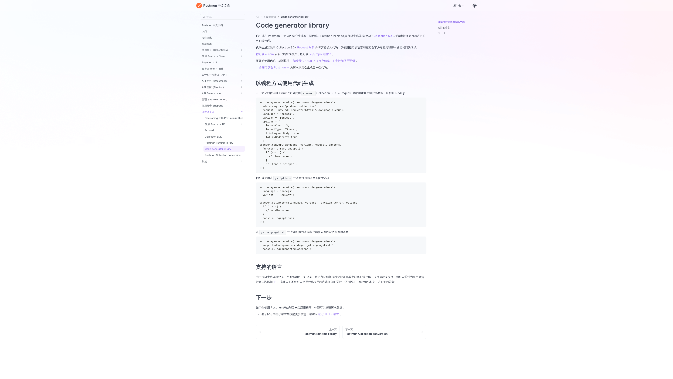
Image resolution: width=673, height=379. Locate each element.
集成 (204, 161)
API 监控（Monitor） (213, 87)
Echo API (210, 130)
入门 (204, 31)
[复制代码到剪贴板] (422, 102)
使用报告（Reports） (214, 105)
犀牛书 (457, 5)
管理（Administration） (215, 99)
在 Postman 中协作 (212, 68)
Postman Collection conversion (222, 155)
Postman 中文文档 (212, 25)
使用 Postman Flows (213, 56)
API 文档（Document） (215, 80)
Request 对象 (305, 47)
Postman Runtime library (219, 142)
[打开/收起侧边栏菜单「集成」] (242, 161)
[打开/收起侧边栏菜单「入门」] (242, 31)
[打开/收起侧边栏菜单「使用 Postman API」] (242, 124)
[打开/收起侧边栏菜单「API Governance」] (242, 93)
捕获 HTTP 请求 (328, 314)
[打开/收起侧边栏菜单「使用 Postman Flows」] (242, 56)
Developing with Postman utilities (224, 118)
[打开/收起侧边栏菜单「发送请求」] (242, 37)
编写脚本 (207, 43)
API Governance (211, 93)
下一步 (441, 33)
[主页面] (258, 17)
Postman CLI (209, 62)
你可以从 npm (265, 54)
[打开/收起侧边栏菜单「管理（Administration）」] (242, 99)
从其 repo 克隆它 (320, 54)
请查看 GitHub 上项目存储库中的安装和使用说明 (324, 60)
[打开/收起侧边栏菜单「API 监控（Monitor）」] (242, 87)
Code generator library (218, 148)
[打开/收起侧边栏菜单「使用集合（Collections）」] (242, 50)
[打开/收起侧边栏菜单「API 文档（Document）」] (242, 81)
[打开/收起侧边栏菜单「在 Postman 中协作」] (242, 68)
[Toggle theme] (475, 6)
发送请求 (207, 37)
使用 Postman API (215, 124)
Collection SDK (213, 136)
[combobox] (222, 17)
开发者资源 (208, 111)
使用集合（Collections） (215, 49)
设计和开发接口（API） (215, 74)
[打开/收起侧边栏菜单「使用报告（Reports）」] (242, 105)
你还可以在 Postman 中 (274, 67)
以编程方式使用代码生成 (451, 21)
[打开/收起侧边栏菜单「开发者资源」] (242, 112)
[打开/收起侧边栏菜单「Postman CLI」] (242, 62)
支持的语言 (444, 27)
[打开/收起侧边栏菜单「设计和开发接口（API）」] (242, 74)
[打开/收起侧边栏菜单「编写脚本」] (242, 43)
